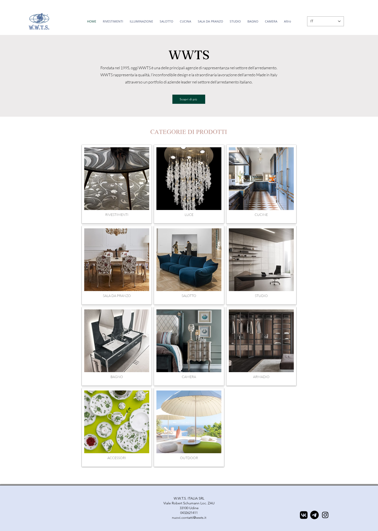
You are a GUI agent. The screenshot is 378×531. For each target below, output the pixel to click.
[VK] (303, 515)
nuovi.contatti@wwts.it (189, 517)
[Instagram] (325, 515)
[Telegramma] (314, 515)
